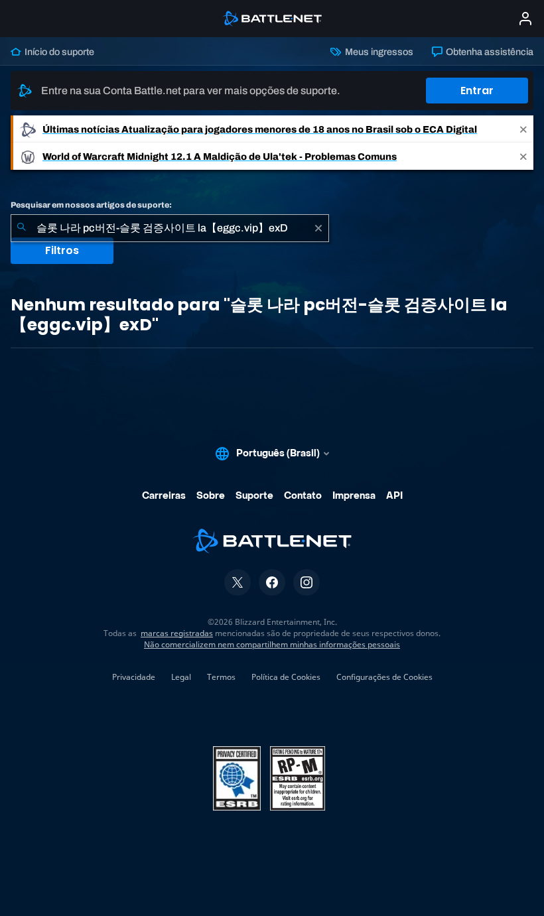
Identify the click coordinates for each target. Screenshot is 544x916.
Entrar (477, 90)
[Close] (523, 129)
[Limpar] (318, 228)
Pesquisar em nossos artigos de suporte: (91, 205)
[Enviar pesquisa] (21, 228)
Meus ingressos (378, 51)
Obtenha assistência (488, 51)
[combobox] (170, 228)
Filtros (62, 250)
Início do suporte (58, 51)
